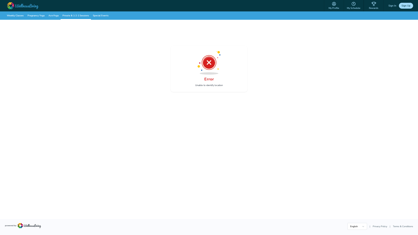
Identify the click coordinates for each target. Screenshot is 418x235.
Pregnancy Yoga (36, 15)
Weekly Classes (15, 15)
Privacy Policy (380, 226)
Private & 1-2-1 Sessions (76, 15)
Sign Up (406, 5)
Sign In (392, 5)
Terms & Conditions (403, 226)
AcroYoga (53, 15)
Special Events (101, 15)
